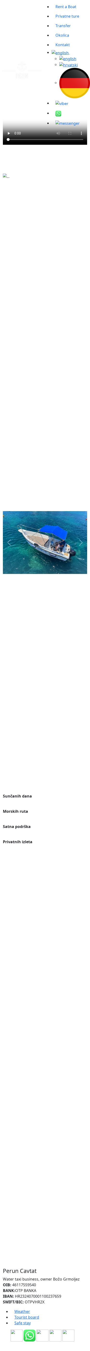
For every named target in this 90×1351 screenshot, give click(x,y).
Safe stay (22, 1323)
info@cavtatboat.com (22, 1032)
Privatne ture (67, 16)
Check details (45, 506)
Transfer (63, 25)
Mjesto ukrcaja (20, 739)
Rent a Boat (65, 6)
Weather (22, 1311)
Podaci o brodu (21, 223)
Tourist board (26, 1317)
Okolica (62, 35)
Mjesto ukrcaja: (21, 453)
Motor (10, 361)
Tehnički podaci (21, 303)
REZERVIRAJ (45, 169)
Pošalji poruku (45, 1288)
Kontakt (62, 44)
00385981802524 (18, 1057)
